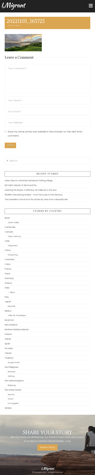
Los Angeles (13, 403)
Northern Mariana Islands (17, 329)
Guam (10, 399)
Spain (7, 343)
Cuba (7, 264)
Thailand (9, 357)
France (8, 268)
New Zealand (11, 324)
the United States (13, 389)
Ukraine (8, 408)
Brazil (7, 218)
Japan (8, 301)
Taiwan (8, 353)
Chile (7, 241)
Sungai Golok (14, 362)
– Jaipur (11, 292)
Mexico (8, 310)
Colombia (9, 259)
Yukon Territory (14, 236)
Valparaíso (13, 245)
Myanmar (9, 320)
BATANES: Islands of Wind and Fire (21, 185)
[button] (91, 5)
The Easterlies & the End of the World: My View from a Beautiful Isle (36, 199)
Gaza (7, 273)
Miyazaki (11, 306)
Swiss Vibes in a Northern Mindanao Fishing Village (29, 180)
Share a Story (47, 447)
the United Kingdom (14, 380)
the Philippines (11, 367)
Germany (9, 278)
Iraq (6, 297)
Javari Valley (13, 222)
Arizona (11, 394)
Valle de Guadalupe (17, 315)
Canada (9, 231)
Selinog (11, 376)
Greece (8, 283)
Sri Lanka (9, 348)
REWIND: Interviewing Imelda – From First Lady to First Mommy (34, 194)
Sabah (8, 338)
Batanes (11, 371)
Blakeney (12, 385)
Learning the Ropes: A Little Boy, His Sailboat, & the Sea (30, 190)
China (8, 250)
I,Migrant (13, 5)
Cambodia (10, 227)
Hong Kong (13, 255)
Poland (8, 334)
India (7, 287)
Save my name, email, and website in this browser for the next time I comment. (45, 133)
